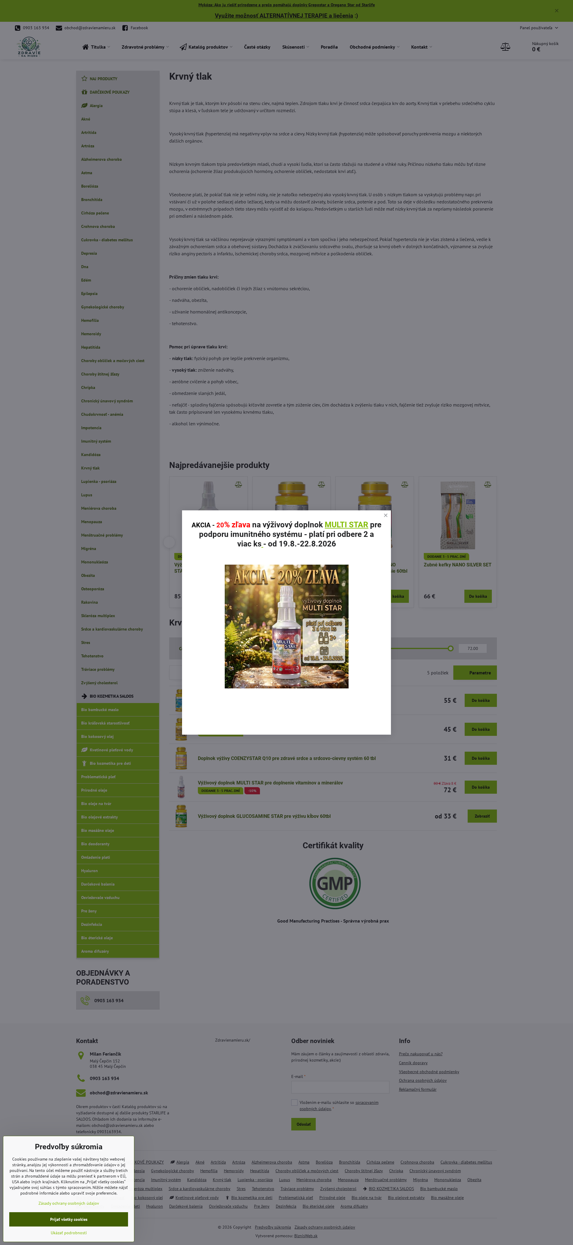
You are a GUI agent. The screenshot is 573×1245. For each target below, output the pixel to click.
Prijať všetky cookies (68, 1219)
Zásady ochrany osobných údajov (68, 1203)
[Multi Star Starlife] (287, 687)
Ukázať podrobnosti (69, 1232)
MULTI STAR (346, 524)
